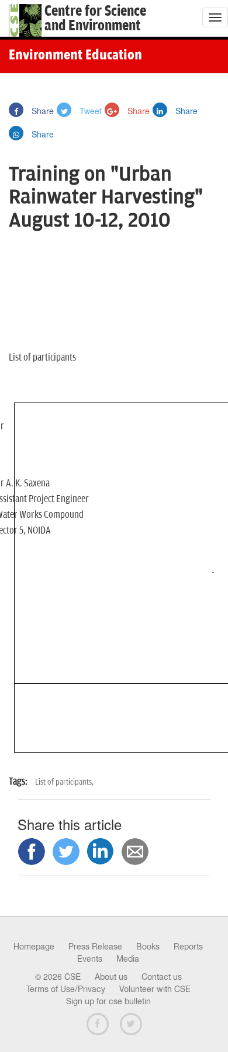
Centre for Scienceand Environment (95, 18)
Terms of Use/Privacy (65, 989)
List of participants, (64, 782)
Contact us (161, 977)
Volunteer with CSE (155, 989)
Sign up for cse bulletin (108, 1001)
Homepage (33, 946)
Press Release (95, 946)
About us (111, 977)
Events (89, 958)
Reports (188, 946)
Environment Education (75, 56)
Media (127, 958)
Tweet (89, 111)
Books (148, 946)
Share (41, 111)
